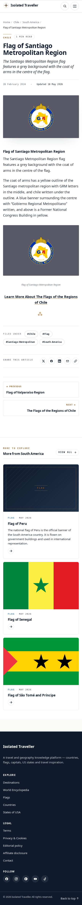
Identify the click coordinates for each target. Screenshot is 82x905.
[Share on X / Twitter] (43, 361)
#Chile (31, 334)
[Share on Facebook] (51, 361)
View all (65, 452)
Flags (6, 797)
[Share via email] (67, 361)
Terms (7, 830)
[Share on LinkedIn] (59, 361)
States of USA (12, 812)
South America (31, 22)
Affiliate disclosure (15, 853)
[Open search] (65, 6)
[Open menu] (75, 6)
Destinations (11, 782)
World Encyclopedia (16, 790)
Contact (8, 860)
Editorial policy (13, 845)
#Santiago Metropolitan (20, 342)
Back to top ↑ (70, 898)
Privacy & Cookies (15, 838)
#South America (52, 342)
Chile (16, 22)
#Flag (46, 334)
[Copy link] (75, 361)
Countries (9, 805)
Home (6, 22)
